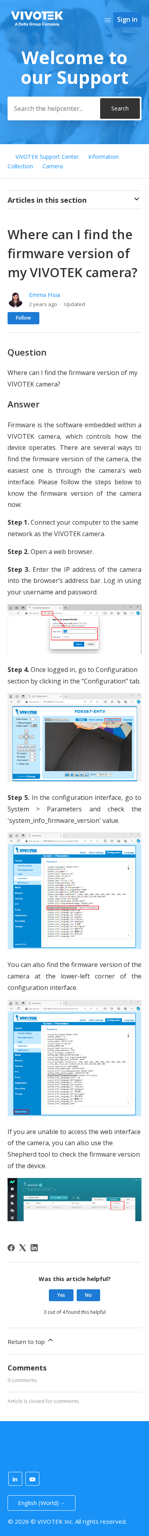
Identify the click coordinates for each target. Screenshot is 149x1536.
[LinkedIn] (34, 1247)
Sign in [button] (127, 19)
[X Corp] (22, 1247)
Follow (23, 317)
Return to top (27, 1342)
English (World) (39, 1503)
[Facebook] (11, 1247)
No (88, 1295)
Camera (53, 166)
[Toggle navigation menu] (107, 19)
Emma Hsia (44, 295)
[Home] (37, 28)
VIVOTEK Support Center (47, 156)
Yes (61, 1295)
